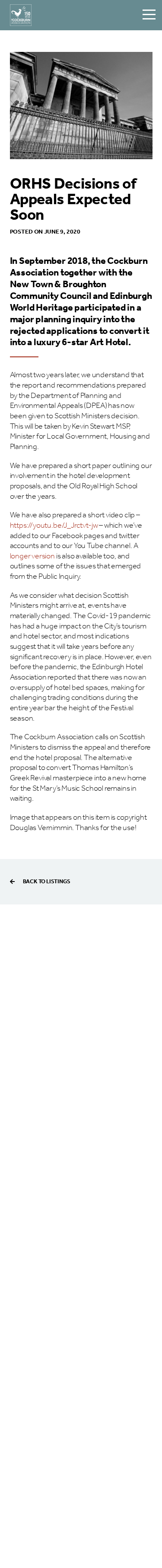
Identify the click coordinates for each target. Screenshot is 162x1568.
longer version (32, 556)
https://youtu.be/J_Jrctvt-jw (54, 525)
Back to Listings (46, 882)
